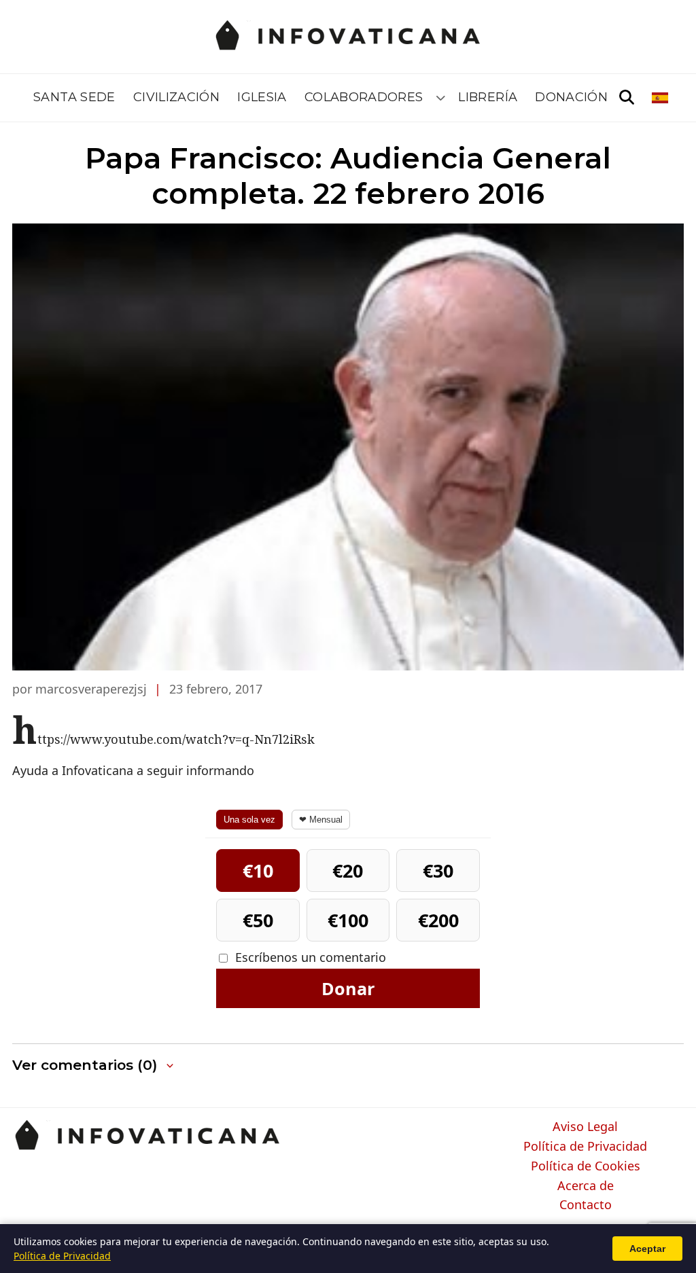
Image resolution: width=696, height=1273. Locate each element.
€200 (438, 920)
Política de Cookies (585, 1166)
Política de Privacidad (585, 1146)
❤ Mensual (321, 819)
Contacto (585, 1205)
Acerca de (585, 1186)
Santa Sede (74, 97)
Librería (487, 97)
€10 (258, 870)
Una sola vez (249, 819)
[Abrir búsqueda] (626, 97)
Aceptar (647, 1248)
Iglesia (262, 97)
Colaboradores (363, 97)
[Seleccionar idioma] (661, 97)
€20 (347, 870)
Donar (348, 988)
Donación (571, 97)
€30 (438, 870)
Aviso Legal (585, 1127)
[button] (94, 1065)
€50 (258, 920)
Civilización (176, 97)
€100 (348, 920)
